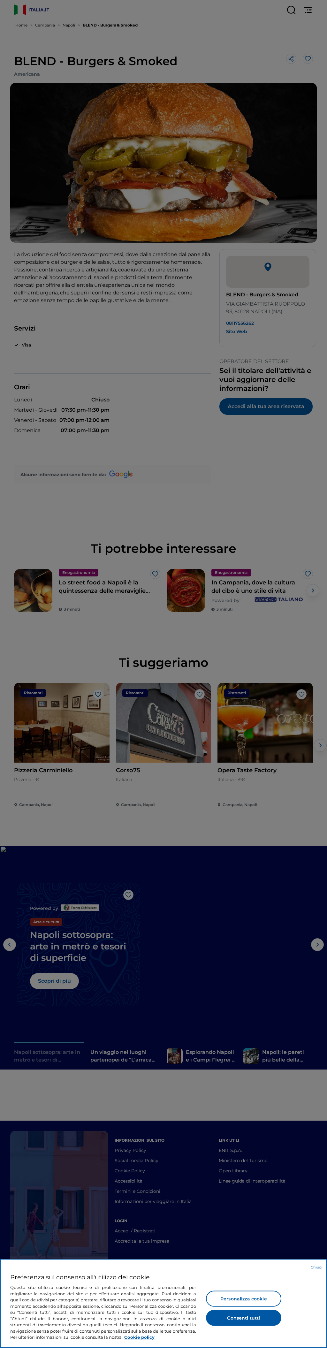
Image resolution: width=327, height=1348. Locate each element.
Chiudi (316, 1267)
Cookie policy (139, 1337)
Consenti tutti (243, 1318)
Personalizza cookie (243, 1299)
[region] (163, 1303)
